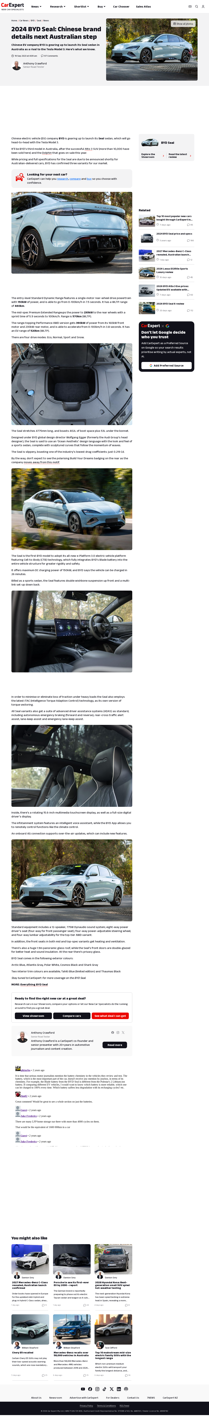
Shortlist (80, 6)
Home (14, 20)
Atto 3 (88, 148)
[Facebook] (90, 1389)
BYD (33, 20)
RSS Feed (124, 1405)
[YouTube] (83, 1389)
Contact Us (133, 1397)
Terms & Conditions (106, 1405)
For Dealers (112, 1397)
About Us (36, 1397)
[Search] (196, 6)
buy (89, 178)
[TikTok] (104, 1389)
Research (56, 6)
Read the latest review (178, 155)
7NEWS (151, 1397)
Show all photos (185, 23)
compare (75, 178)
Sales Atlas (143, 6)
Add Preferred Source (169, 365)
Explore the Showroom (148, 155)
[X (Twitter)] (112, 1389)
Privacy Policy (86, 1405)
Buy (100, 6)
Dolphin (47, 152)
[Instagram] (97, 1389)
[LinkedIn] (119, 1389)
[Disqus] (72, 1105)
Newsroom (55, 1397)
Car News (24, 20)
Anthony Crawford (35, 63)
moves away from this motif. (42, 462)
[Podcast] (126, 1389)
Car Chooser (121, 6)
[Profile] (203, 6)
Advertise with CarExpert (84, 1397)
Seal (39, 20)
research (62, 178)
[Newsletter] (190, 6)
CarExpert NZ (170, 1397)
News (35, 6)
